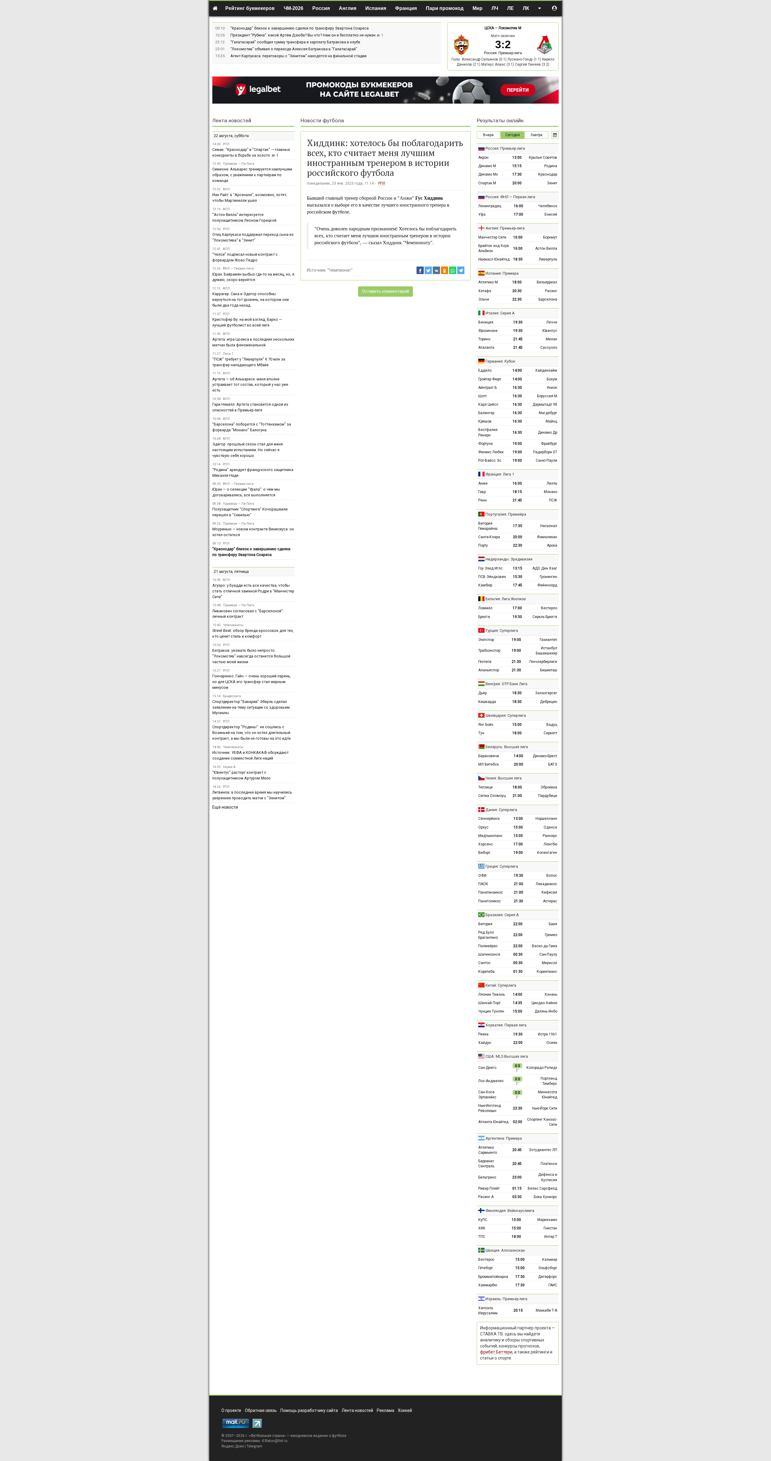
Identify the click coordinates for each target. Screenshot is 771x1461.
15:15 (517, 166)
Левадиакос (546, 884)
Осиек (551, 1043)
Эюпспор (486, 640)
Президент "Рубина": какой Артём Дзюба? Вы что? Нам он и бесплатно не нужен (303, 35)
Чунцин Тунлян (491, 1011)
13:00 (517, 157)
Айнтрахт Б (487, 388)
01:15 (517, 1188)
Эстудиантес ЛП (543, 1150)
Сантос (484, 963)
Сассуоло (548, 347)
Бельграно (487, 1177)
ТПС (481, 1237)
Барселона (547, 299)
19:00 (517, 444)
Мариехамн (547, 1220)
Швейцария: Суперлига (505, 715)
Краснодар (547, 174)
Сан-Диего (487, 1068)
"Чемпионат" (340, 270)
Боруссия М (547, 396)
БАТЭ (552, 764)
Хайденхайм (546, 370)
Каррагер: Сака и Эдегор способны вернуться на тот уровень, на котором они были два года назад (250, 299)
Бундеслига (232, 696)
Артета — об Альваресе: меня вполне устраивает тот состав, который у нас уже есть (250, 385)
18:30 (518, 259)
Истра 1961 (547, 1034)
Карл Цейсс (488, 404)
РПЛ (381, 183)
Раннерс (550, 836)
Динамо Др (547, 432)
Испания (375, 8)
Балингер (486, 413)
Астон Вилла (546, 248)
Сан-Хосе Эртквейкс (487, 1094)
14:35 (517, 1003)
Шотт (482, 396)
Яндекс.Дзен (232, 1446)
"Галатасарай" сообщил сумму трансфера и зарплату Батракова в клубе (295, 42)
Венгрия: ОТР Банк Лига (506, 684)
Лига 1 (228, 354)
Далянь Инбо (546, 1011)
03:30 (517, 1197)
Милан (551, 339)
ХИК (481, 1228)
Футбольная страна (267, 1436)
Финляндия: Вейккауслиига (509, 1210)
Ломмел (485, 608)
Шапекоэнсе (489, 954)
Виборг (484, 853)
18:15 (517, 492)
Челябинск (547, 206)
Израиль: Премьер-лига (506, 1299)
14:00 (517, 370)
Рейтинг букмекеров (250, 8)
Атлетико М (488, 282)
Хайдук (484, 1043)
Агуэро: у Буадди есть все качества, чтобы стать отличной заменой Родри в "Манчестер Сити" (253, 591)
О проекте (231, 1410)
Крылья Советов (543, 157)
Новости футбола (322, 120)
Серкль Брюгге (544, 617)
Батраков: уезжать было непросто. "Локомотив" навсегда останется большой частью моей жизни (251, 656)
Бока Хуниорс (545, 1197)
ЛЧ (495, 8)
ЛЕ (510, 8)
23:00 (517, 1177)
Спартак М (487, 183)
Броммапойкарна (493, 1277)
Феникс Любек (491, 452)
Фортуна (485, 444)
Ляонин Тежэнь (491, 994)
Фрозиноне (488, 331)
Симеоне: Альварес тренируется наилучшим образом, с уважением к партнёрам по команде (252, 175)
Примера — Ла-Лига (238, 164)
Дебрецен (548, 702)
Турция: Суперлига (501, 630)
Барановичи (488, 756)
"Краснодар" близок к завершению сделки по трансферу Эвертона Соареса (299, 28)
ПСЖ (553, 500)
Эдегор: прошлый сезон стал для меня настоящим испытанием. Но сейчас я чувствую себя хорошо (247, 450)
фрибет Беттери (496, 1352)
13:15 (517, 568)
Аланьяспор (488, 670)
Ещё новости (225, 807)
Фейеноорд (547, 585)
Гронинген (548, 577)
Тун (481, 733)
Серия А (229, 767)
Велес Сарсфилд (542, 1188)
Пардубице (547, 796)
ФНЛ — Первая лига (238, 268)
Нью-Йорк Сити (544, 1108)
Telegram (254, 1446)
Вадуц (551, 725)
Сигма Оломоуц (492, 796)
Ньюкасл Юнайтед (494, 259)
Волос (551, 875)
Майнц (551, 421)
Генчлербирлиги (543, 662)
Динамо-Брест (545, 756)
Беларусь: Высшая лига (506, 747)
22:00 (518, 924)
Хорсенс (485, 844)
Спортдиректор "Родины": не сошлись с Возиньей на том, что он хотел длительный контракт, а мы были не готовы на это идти (251, 733)
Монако (550, 492)
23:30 (517, 1108)
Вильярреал (547, 282)
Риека (483, 1034)
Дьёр (482, 693)
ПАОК (483, 884)
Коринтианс (547, 971)
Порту (483, 545)
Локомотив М (509, 28)
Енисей (551, 214)
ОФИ (482, 875)
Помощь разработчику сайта (309, 1410)
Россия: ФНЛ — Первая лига (510, 197)
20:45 (517, 1150)
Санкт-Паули (546, 460)
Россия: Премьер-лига (503, 53)
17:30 (517, 174)
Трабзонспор (489, 650)
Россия (321, 8)
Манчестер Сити (492, 237)
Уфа (481, 214)
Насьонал (548, 526)
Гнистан (550, 1228)
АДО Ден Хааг (544, 568)
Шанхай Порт (489, 1003)
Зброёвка (549, 787)
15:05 (518, 836)
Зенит (552, 183)
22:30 (517, 299)
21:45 (518, 339)
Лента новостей (231, 120)
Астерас (550, 901)
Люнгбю (550, 844)
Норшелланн (546, 818)
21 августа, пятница (231, 571)
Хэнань (551, 994)
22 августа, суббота (231, 135)
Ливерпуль (548, 259)
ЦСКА (489, 28)
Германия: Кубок (500, 361)
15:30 (517, 577)
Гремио (551, 935)
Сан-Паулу (548, 954)
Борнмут (550, 237)
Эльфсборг (547, 1268)
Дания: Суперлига (501, 809)
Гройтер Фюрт (489, 379)
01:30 (518, 971)
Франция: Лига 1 (499, 474)
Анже (483, 483)
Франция (406, 8)
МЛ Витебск (488, 764)
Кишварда (487, 702)
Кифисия (549, 892)
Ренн (482, 500)
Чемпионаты (233, 625)
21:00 (517, 796)
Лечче (551, 322)
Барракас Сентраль (486, 1163)
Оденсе (550, 827)
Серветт (550, 733)
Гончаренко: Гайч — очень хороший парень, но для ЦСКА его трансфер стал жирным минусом (251, 682)
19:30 (518, 322)
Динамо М (487, 166)
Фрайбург (549, 444)
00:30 (518, 954)
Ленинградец (489, 206)
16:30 (517, 388)
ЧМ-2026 (293, 8)
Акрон (483, 157)
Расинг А (486, 1197)
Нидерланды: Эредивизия (508, 559)
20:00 (517, 183)
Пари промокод (445, 8)
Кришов (485, 421)
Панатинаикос (490, 892)
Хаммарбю (487, 1285)
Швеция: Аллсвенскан (505, 1250)
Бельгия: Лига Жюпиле (505, 599)
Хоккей (405, 1410)
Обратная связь (261, 1410)
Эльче (483, 299)
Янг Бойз (485, 725)
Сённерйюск (489, 818)
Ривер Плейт (489, 1188)
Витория (485, 924)
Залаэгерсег (546, 693)
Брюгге (484, 617)
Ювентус (549, 331)
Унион (552, 388)
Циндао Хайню (544, 1003)
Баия (553, 924)
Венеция (485, 322)
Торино (484, 339)
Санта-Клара (489, 537)
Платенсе (549, 1164)
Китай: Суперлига (500, 985)
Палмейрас (488, 946)
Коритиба (486, 971)
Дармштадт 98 (544, 404)
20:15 (518, 1310)
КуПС (482, 1220)
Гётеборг (485, 1268)
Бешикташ (548, 670)
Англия (347, 8)
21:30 (516, 662)
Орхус (483, 827)
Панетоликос (489, 901)
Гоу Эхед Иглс (490, 568)
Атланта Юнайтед (493, 1122)
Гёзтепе (485, 662)
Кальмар (549, 1259)
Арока (552, 545)
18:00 (517, 282)
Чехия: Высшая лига (503, 778)
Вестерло (549, 608)
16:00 (518, 206)
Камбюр (485, 585)
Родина (550, 166)
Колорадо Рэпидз (541, 1068)
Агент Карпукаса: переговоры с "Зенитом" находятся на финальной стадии (298, 56)
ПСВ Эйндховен (492, 577)
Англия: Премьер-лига (505, 228)
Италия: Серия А (500, 313)
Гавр (482, 492)
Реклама (385, 1410)
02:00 (517, 1122)
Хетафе (484, 291)
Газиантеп (548, 640)
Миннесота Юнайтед (547, 1094)
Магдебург (548, 413)
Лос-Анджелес (491, 1081)
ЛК (526, 8)
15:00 (517, 725)
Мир (477, 8)
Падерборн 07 (545, 452)
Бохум (552, 379)
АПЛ (226, 189)
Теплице (485, 787)
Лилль (552, 483)
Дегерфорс (547, 1277)
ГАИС (552, 1285)
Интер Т (550, 1237)
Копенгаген (547, 853)
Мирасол (549, 963)
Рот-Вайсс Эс (489, 460)
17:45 (517, 585)
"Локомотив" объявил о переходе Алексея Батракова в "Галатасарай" (293, 49)
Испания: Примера (502, 273)
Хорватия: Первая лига (505, 1025)
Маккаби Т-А (546, 1310)
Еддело (485, 370)
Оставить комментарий (385, 291)
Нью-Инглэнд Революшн (489, 1108)
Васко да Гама (544, 946)
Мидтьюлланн (490, 836)
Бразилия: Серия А (502, 915)
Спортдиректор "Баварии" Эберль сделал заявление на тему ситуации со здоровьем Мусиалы (251, 707)
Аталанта (486, 347)
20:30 (517, 291)
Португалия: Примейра (505, 514)
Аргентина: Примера (503, 1138)
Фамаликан (547, 537)
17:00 (518, 214)
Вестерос (486, 1259)
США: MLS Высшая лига (506, 1056)
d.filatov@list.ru (275, 1441)
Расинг (551, 291)
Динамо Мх (488, 174)
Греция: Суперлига (501, 866)
